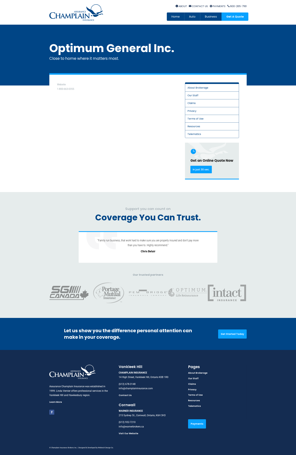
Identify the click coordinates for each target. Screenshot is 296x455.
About (181, 6)
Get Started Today (232, 334)
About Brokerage (197, 87)
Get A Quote (235, 16)
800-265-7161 (237, 6)
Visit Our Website (128, 433)
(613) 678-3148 (127, 384)
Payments (217, 6)
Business (211, 16)
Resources (193, 126)
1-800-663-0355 (65, 88)
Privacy (191, 111)
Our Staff (192, 95)
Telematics (194, 134)
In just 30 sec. (201, 169)
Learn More (55, 402)
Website (61, 84)
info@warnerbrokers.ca (131, 426)
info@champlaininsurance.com (136, 388)
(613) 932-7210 (127, 422)
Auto (192, 16)
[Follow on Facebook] (51, 412)
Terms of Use (195, 118)
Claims (191, 103)
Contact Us (198, 6)
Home (175, 16)
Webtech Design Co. (105, 448)
